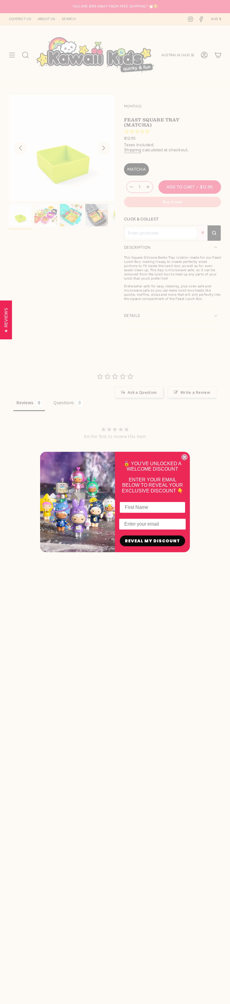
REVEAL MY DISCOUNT (152, 541)
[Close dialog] (184, 457)
